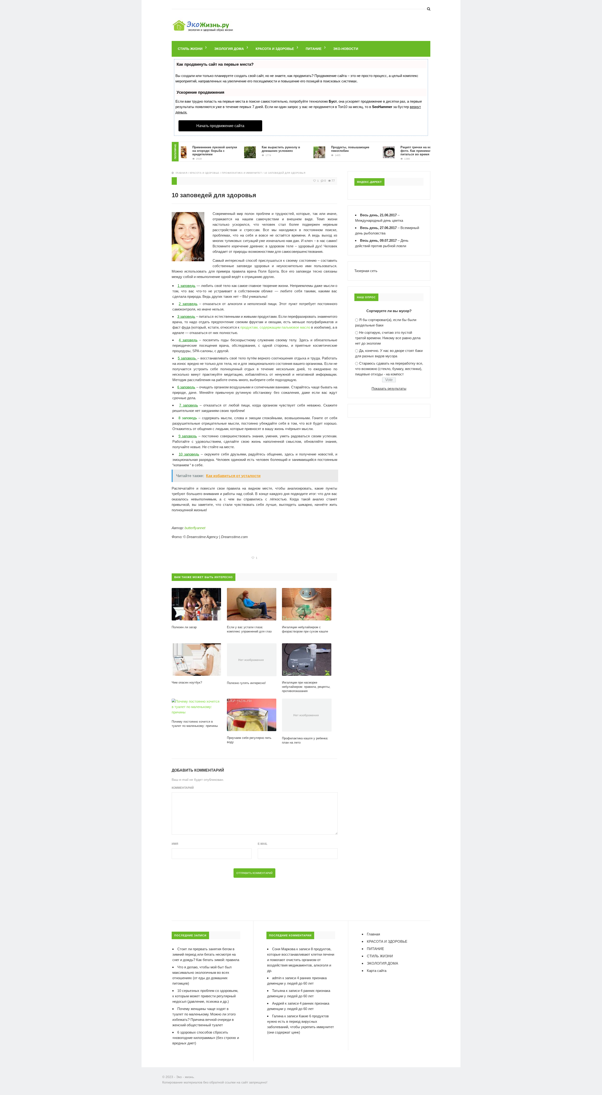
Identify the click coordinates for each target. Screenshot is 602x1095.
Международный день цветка (379, 220)
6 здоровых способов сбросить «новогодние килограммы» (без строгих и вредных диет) (205, 1037)
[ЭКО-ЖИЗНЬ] (203, 21)
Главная (181, 173)
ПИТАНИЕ (313, 49)
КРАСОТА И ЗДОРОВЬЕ (275, 49)
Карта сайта (376, 971)
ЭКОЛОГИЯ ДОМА (229, 49)
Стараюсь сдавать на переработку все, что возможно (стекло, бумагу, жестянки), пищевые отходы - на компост (389, 368)
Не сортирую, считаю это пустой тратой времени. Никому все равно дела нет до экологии (387, 337)
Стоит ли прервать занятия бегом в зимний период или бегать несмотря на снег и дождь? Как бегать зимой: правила (205, 954)
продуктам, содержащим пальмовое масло (275, 327)
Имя (175, 843)
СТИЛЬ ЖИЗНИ (190, 49)
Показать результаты (389, 388)
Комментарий (183, 787)
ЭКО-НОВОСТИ (345, 49)
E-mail (262, 843)
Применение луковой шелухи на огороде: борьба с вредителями (192, 150)
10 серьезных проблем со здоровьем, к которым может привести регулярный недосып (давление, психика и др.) (205, 996)
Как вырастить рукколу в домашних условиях (258, 149)
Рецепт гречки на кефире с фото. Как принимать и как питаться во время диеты (398, 150)
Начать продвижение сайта (220, 126)
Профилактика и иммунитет (242, 173)
